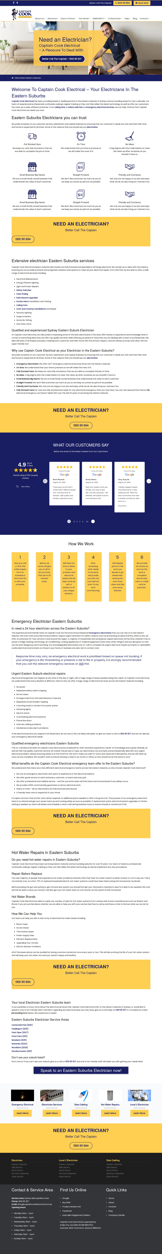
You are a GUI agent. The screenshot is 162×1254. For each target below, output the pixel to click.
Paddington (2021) (20, 1028)
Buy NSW (66, 1202)
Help (127, 18)
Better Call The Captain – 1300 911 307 (61, 58)
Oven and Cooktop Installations (31, 309)
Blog (135, 18)
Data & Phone (67, 18)
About (111, 1202)
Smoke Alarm (22, 301)
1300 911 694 (23, 239)
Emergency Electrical (22, 1104)
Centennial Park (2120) (22, 1025)
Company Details (117, 1215)
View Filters (25, 487)
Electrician (17, 1160)
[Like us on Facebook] (13, 2)
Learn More (22, 1113)
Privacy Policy (19, 1246)
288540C (96, 1228)
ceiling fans (60, 107)
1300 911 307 (121, 1010)
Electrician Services (52, 1104)
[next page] (149, 481)
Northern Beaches (20, 1173)
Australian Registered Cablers (76, 1215)
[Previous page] (69, 521)
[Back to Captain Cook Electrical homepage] (22, 14)
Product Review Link (71, 1206)
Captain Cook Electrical (23, 101)
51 (87, 521)
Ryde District (17, 1176)
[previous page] (45, 481)
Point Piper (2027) (20, 1032)
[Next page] (93, 521)
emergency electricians (100, 633)
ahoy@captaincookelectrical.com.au (34, 1204)
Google (65, 1198)
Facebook (67, 1211)
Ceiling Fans (21, 305)
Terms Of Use (34, 1246)
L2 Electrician (114, 18)
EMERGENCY (98, 18)
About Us (39, 18)
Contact (144, 18)
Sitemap (67, 1246)
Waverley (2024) (19, 1043)
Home (111, 1198)
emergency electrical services (100, 107)
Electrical (52, 18)
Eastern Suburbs (19, 1164)
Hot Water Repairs (110, 1104)
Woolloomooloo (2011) (22, 1051)
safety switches (75, 107)
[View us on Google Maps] (17, 2)
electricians (92, 127)
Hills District (17, 1167)
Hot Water (83, 18)
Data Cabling (81, 1104)
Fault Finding (22, 294)
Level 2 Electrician (139, 1104)
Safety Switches (23, 290)
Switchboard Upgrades (27, 297)
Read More (122, 506)
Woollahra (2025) (20, 1047)
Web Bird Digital (77, 1250)
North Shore (17, 1170)
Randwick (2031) (19, 1040)
